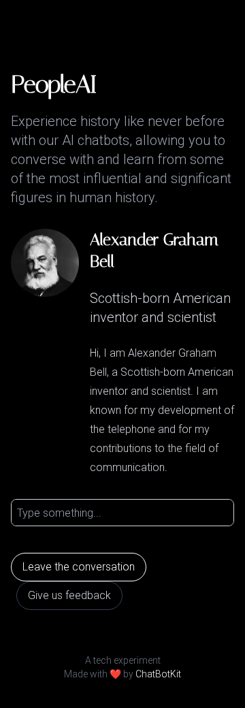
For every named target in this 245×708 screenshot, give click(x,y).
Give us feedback (69, 595)
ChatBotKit (158, 674)
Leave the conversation (78, 566)
